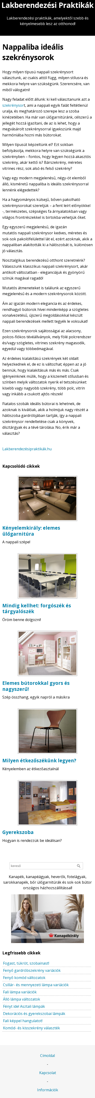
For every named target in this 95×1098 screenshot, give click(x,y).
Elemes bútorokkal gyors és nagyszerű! (36, 686)
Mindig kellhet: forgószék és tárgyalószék (36, 608)
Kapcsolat (47, 1072)
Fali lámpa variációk (20, 992)
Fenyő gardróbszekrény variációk (32, 970)
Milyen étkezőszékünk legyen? (39, 760)
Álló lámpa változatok (21, 999)
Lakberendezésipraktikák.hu (27, 448)
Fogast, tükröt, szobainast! (26, 963)
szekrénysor (13, 105)
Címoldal (47, 1055)
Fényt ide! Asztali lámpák (24, 1006)
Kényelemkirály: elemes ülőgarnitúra (31, 531)
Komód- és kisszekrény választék (31, 1027)
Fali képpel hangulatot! (22, 1020)
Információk (47, 1089)
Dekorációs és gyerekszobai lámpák (34, 1013)
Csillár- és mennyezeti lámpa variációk (36, 984)
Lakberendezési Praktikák (47, 5)
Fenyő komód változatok (24, 977)
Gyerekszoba (18, 832)
